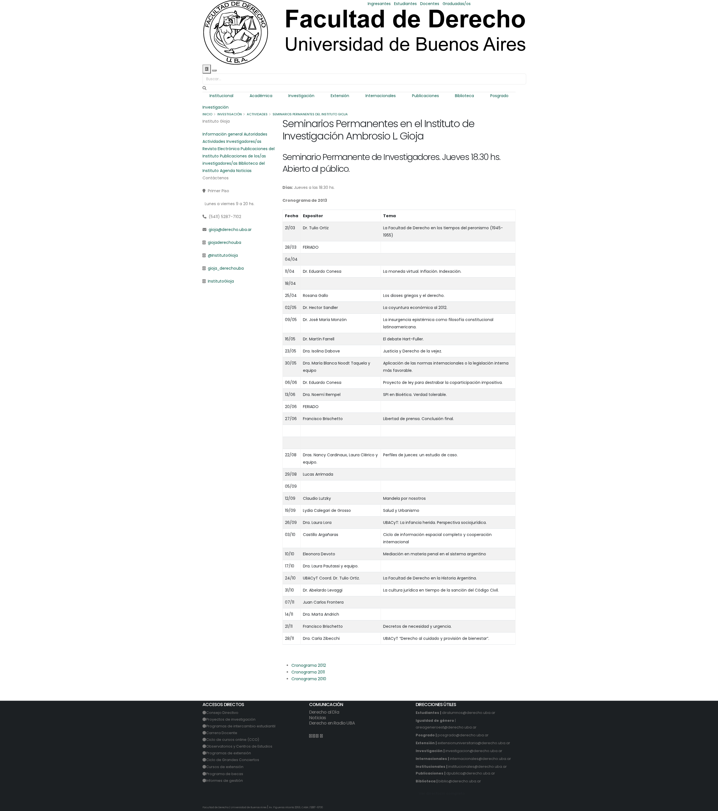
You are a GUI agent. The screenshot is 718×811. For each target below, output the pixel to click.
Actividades (257, 114)
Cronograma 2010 (308, 679)
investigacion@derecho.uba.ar (473, 750)
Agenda (227, 170)
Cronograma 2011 (308, 672)
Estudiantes (405, 3)
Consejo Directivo (222, 712)
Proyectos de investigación (231, 719)
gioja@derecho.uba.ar (230, 229)
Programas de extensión (228, 753)
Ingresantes (379, 3)
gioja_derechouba (226, 268)
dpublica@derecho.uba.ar (470, 773)
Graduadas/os (457, 3)
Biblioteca (464, 95)
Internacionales (380, 95)
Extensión (340, 95)
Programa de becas (224, 773)
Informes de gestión (224, 780)
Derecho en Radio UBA (332, 723)
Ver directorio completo (442, 793)
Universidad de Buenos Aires (248, 807)
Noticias (244, 170)
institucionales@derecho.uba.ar (477, 766)
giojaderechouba (224, 242)
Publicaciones (425, 95)
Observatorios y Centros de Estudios (239, 746)
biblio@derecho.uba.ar (459, 781)
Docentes (429, 3)
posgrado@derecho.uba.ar (463, 735)
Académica (261, 95)
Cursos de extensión (224, 766)
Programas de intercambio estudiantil (240, 726)
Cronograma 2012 (308, 665)
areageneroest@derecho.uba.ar (446, 727)
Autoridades (255, 134)
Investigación (301, 95)
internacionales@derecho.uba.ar (480, 758)
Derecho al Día (324, 712)
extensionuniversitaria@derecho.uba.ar (474, 743)
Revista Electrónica (221, 149)
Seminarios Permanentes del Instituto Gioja (310, 114)
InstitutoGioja (221, 281)
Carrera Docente (221, 732)
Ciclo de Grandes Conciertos (232, 759)
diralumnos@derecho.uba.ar (468, 712)
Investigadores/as (243, 141)
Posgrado (499, 95)
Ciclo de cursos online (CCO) (232, 739)
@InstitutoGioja (223, 255)
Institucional (221, 95)
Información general (222, 134)
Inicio (207, 114)
